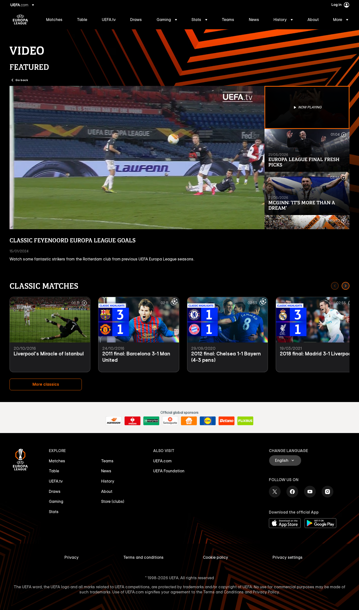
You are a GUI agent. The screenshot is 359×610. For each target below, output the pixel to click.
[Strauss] (132, 420)
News (106, 471)
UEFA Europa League (20, 19)
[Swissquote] (170, 420)
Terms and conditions (143, 557)
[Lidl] (208, 420)
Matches (57, 461)
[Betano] (226, 420)
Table (54, 471)
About (106, 491)
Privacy (71, 557)
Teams (107, 461)
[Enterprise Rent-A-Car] (151, 420)
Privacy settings (288, 557)
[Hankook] (114, 420)
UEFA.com (162, 461)
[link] (54, 19)
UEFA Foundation (168, 471)
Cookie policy (215, 557)
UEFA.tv (56, 481)
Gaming (56, 501)
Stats (54, 511)
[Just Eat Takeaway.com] (189, 420)
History (107, 481)
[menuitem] (55, 19)
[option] (306, 107)
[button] (166, 19)
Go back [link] (21, 80)
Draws (55, 491)
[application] (137, 157)
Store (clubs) (112, 501)
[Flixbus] (245, 420)
